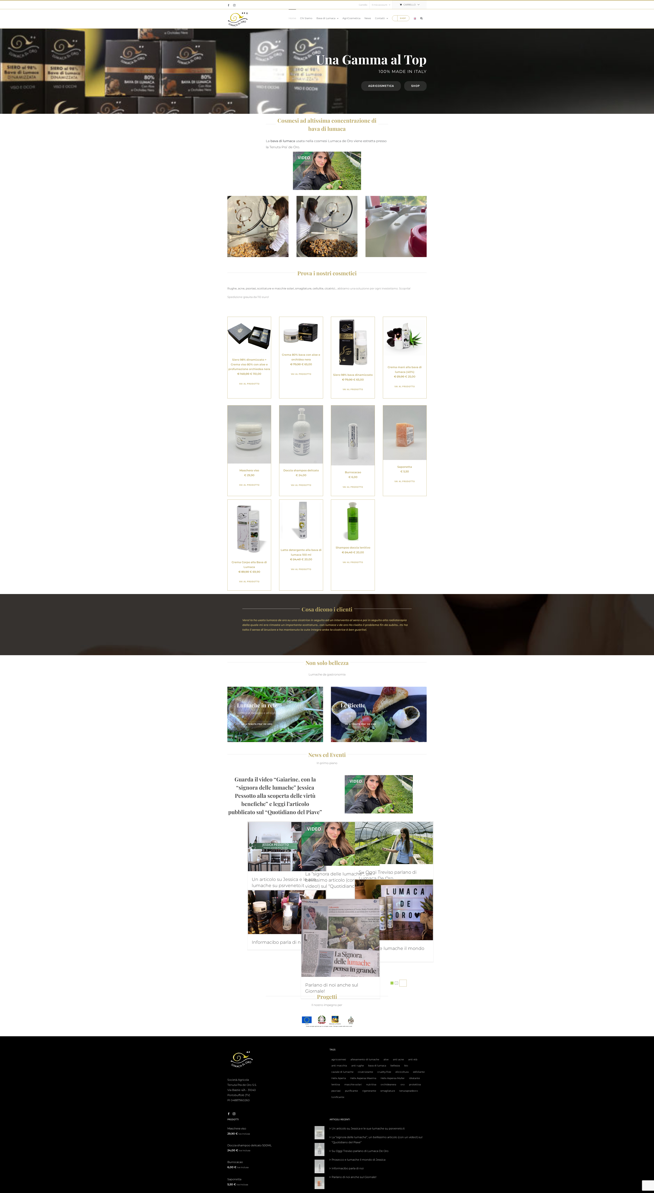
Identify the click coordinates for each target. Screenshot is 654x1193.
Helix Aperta (338, 1078)
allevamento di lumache (365, 1059)
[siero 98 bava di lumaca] (352, 318)
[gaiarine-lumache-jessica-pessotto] (327, 153)
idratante (414, 1078)
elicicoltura (402, 1071)
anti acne (398, 1059)
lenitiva (335, 1084)
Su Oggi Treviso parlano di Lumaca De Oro (360, 1151)
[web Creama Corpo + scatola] (249, 501)
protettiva (415, 1084)
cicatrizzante (365, 1071)
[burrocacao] (353, 406)
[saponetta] (404, 406)
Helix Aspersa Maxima (363, 1078)
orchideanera (388, 1084)
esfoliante (419, 1071)
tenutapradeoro (408, 1090)
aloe (386, 1059)
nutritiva (371, 1084)
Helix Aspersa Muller (393, 1078)
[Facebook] (228, 1113)
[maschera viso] (249, 406)
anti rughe (357, 1065)
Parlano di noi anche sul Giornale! (354, 1177)
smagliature (387, 1090)
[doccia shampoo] (301, 406)
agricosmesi (338, 1059)
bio (406, 1065)
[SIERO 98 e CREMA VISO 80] (249, 318)
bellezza (395, 1065)
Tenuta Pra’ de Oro (284, 147)
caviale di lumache (342, 1071)
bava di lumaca (377, 1065)
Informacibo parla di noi (278, 942)
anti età (412, 1059)
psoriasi (336, 1090)
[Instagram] (234, 1113)
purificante (351, 1090)
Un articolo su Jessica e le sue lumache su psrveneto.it (368, 1128)
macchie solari (353, 1084)
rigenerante (369, 1090)
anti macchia (339, 1065)
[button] (421, 18)
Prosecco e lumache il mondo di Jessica (358, 1159)
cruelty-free (384, 1071)
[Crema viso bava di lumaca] (301, 318)
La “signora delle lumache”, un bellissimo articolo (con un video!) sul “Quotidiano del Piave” (377, 1140)
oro (403, 1084)
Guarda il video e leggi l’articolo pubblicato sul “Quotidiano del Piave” (275, 795)
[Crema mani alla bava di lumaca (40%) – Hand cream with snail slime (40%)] (404, 318)
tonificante (337, 1097)
